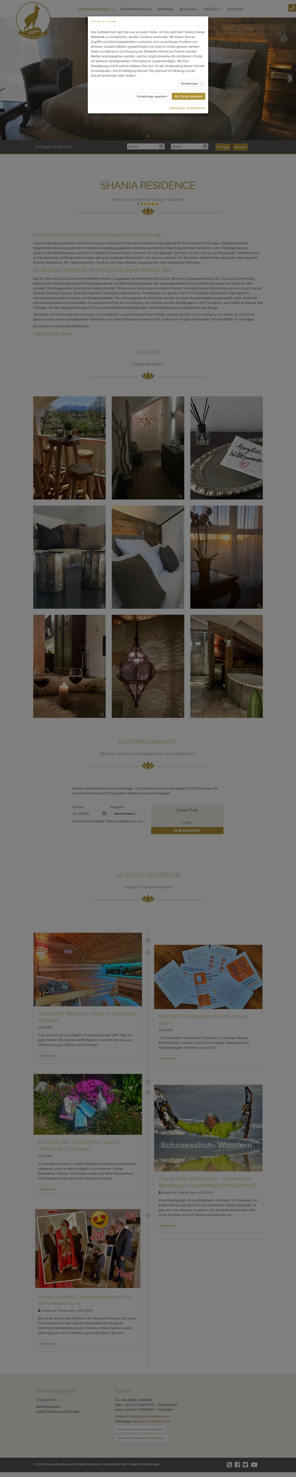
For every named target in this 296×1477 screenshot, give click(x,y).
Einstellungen (190, 83)
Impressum (177, 108)
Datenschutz (196, 108)
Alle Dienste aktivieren (188, 96)
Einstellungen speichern (152, 96)
